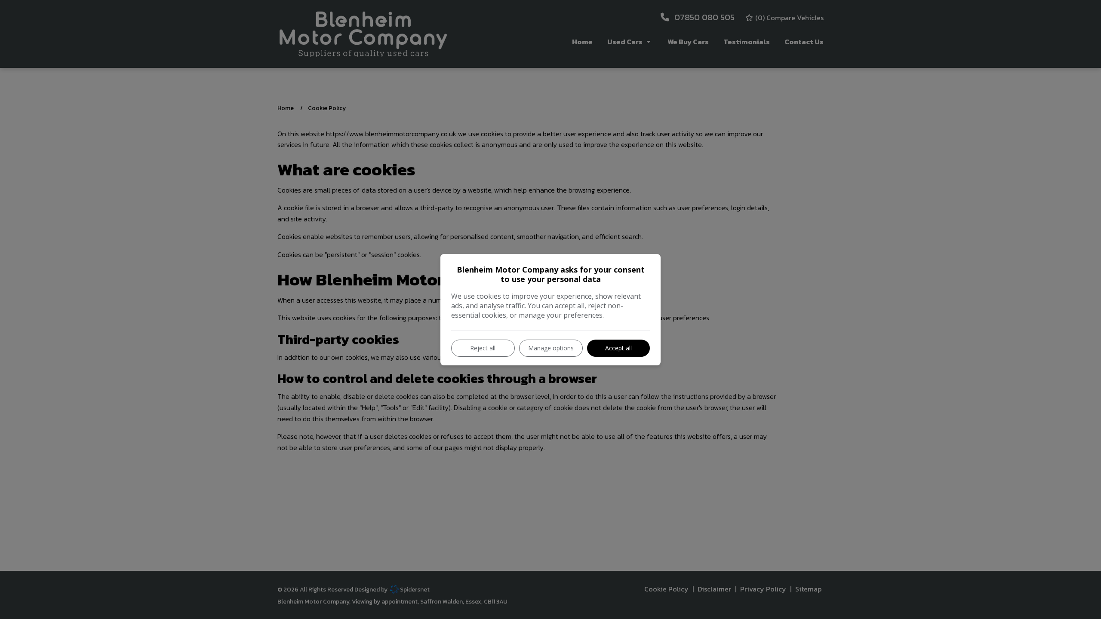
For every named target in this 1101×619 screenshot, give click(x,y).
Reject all (482, 348)
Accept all (618, 348)
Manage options (551, 348)
